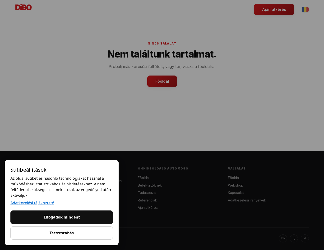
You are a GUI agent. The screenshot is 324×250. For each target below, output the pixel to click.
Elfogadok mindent (62, 217)
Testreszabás (62, 233)
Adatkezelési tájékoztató (32, 202)
